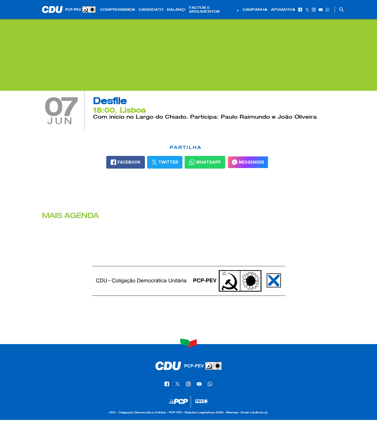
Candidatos (151, 10)
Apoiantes (283, 10)
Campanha (255, 10)
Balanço (176, 10)
